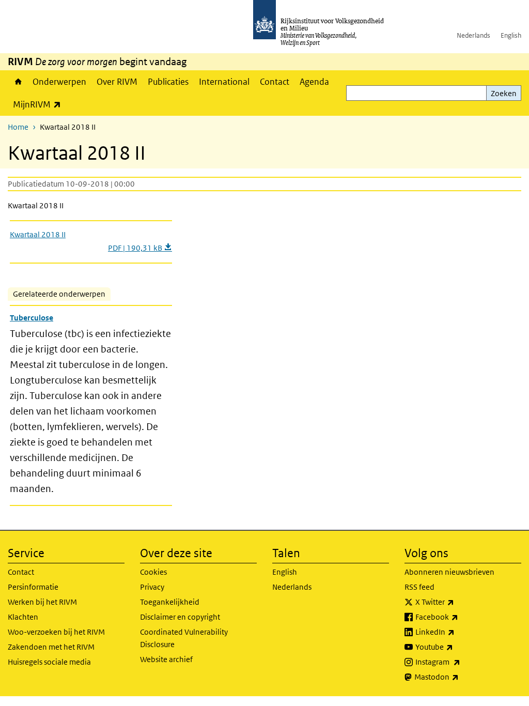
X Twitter (457, 601)
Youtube (457, 646)
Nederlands (473, 35)
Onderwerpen (59, 81)
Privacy (152, 587)
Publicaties (168, 81)
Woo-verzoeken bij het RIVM (56, 632)
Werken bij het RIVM (42, 602)
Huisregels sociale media (49, 662)
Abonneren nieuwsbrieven (449, 572)
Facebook (459, 616)
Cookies (153, 572)
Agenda (314, 81)
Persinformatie (33, 587)
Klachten (23, 617)
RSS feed (419, 587)
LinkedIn (457, 631)
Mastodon (459, 676)
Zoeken (504, 93)
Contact (274, 81)
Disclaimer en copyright (180, 617)
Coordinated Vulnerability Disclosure (184, 638)
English (511, 35)
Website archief (166, 659)
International (224, 81)
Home (17, 81)
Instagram (460, 661)
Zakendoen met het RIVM (51, 647)
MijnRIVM (39, 104)
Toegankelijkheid (169, 602)
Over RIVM (117, 81)
